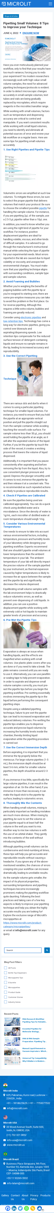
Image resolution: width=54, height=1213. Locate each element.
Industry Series (14, 1002)
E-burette (12, 982)
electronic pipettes (30, 317)
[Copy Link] (32, 1209)
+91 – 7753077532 (39, 1103)
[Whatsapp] (26, 1209)
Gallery (5, 1195)
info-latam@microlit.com (20, 1183)
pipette (43, 208)
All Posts (12, 968)
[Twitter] (20, 1209)
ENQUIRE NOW (31, 33)
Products (45, 1195)
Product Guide (14, 992)
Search (47, 950)
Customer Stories (15, 997)
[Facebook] (7, 1209)
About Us (25, 1197)
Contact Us (15, 1197)
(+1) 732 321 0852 (16, 1135)
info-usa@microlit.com (19, 1140)
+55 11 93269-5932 (17, 1178)
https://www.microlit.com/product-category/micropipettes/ (22, 924)
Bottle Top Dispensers (17, 973)
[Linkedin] (14, 1209)
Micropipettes (14, 987)
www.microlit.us (16, 1144)
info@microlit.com (17, 1108)
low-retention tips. (13, 321)
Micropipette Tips (15, 978)
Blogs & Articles (11, 16)
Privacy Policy (34, 1197)
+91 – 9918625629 (17, 1103)
